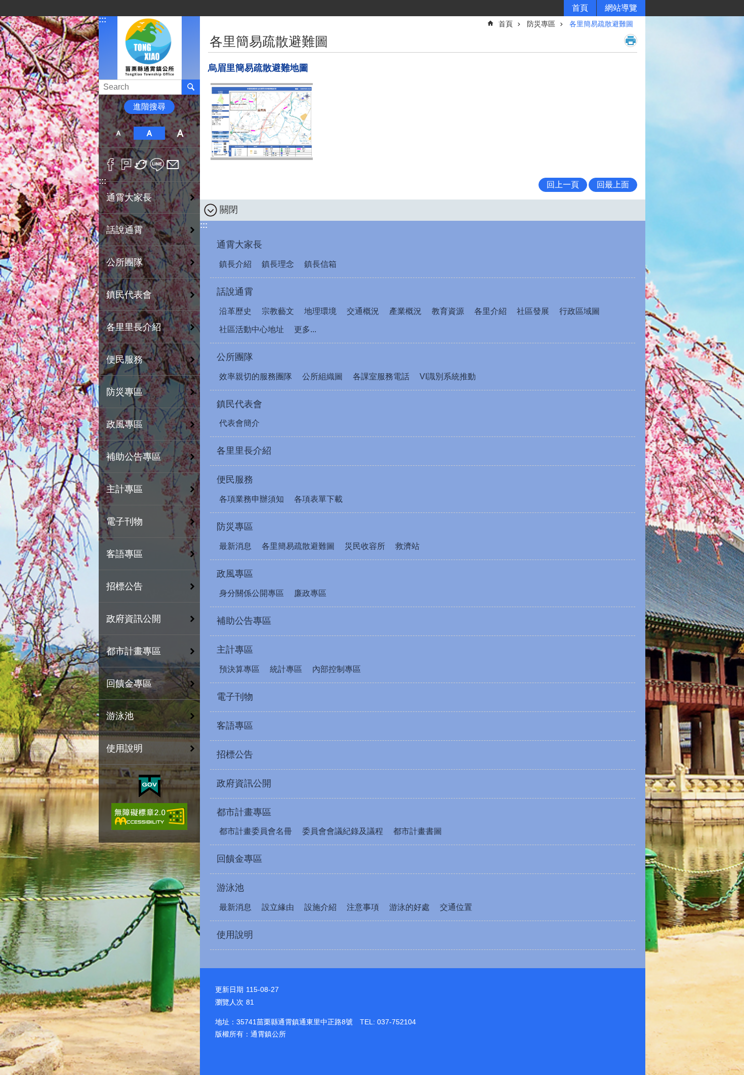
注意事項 (363, 907)
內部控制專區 (336, 669)
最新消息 (235, 546)
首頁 (580, 8)
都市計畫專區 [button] (133, 651)
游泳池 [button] (120, 716)
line (157, 164)
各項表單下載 (318, 499)
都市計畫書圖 (417, 831)
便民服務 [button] (124, 359)
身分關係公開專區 (251, 593)
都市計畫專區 (244, 812)
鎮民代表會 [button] (129, 295)
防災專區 (541, 24)
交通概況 (363, 311)
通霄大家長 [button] (129, 197)
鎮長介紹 (235, 264)
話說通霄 (235, 292)
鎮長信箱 (320, 264)
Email (173, 164)
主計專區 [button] (124, 489)
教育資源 (448, 311)
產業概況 (405, 311)
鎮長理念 (278, 264)
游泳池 (230, 888)
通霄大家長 (239, 245)
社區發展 (533, 311)
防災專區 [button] (124, 392)
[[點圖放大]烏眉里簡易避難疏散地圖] (262, 121)
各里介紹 (490, 311)
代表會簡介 (239, 423)
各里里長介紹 (133, 327)
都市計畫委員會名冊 (255, 831)
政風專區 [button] (124, 424)
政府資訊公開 (133, 619)
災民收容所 (365, 546)
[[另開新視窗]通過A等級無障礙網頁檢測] (149, 816)
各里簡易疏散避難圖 (601, 24)
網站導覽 (621, 8)
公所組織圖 (322, 376)
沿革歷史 (235, 311)
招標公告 (124, 586)
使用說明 (124, 748)
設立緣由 (278, 907)
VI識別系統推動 (448, 376)
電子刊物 (124, 521)
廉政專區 (310, 593)
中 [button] (149, 133)
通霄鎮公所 (149, 47)
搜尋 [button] (191, 87)
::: (102, 19)
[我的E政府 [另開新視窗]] (149, 786)
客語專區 (124, 554)
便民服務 (235, 479)
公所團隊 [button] (124, 262)
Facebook (110, 164)
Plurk (126, 164)
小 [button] (118, 133)
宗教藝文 (278, 311)
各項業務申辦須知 (251, 499)
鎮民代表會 (239, 404)
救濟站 (407, 546)
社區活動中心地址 (251, 329)
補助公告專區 (133, 457)
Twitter (141, 164)
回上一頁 (563, 184)
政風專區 (235, 574)
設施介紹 (320, 907)
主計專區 (235, 650)
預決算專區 (239, 669)
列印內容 (630, 40)
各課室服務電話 (381, 376)
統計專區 (286, 669)
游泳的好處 (409, 907)
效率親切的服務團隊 (255, 376)
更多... (305, 329)
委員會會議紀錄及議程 (342, 831)
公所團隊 (235, 357)
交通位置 (456, 907)
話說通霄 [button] (124, 230)
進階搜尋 (149, 106)
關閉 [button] (229, 210)
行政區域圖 (579, 311)
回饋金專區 (129, 684)
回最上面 (613, 184)
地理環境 (320, 311)
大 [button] (180, 133)
